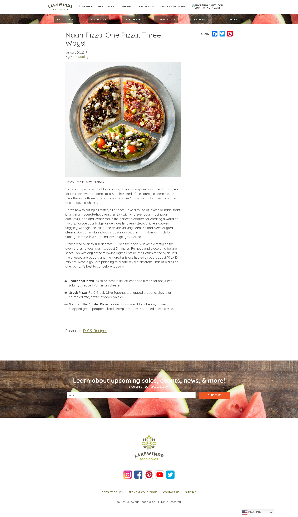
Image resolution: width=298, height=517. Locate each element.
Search (87, 6)
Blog (233, 19)
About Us (64, 19)
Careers (126, 6)
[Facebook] (214, 34)
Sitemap (190, 492)
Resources (106, 6)
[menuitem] (65, 19)
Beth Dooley (79, 57)
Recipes (199, 19)
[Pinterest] (230, 34)
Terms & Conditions (143, 492)
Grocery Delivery (173, 6)
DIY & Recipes (95, 330)
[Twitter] (222, 34)
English (254, 512)
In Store (131, 19)
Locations (98, 19)
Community (165, 19)
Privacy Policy (112, 492)
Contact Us (145, 6)
